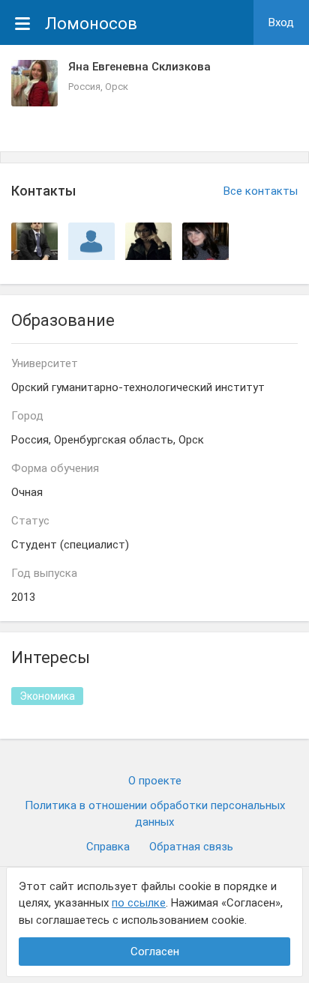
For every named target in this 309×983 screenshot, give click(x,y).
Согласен (154, 951)
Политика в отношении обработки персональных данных (155, 814)
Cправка (108, 846)
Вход (281, 22)
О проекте (155, 780)
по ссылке (139, 903)
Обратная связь (191, 846)
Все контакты (261, 191)
